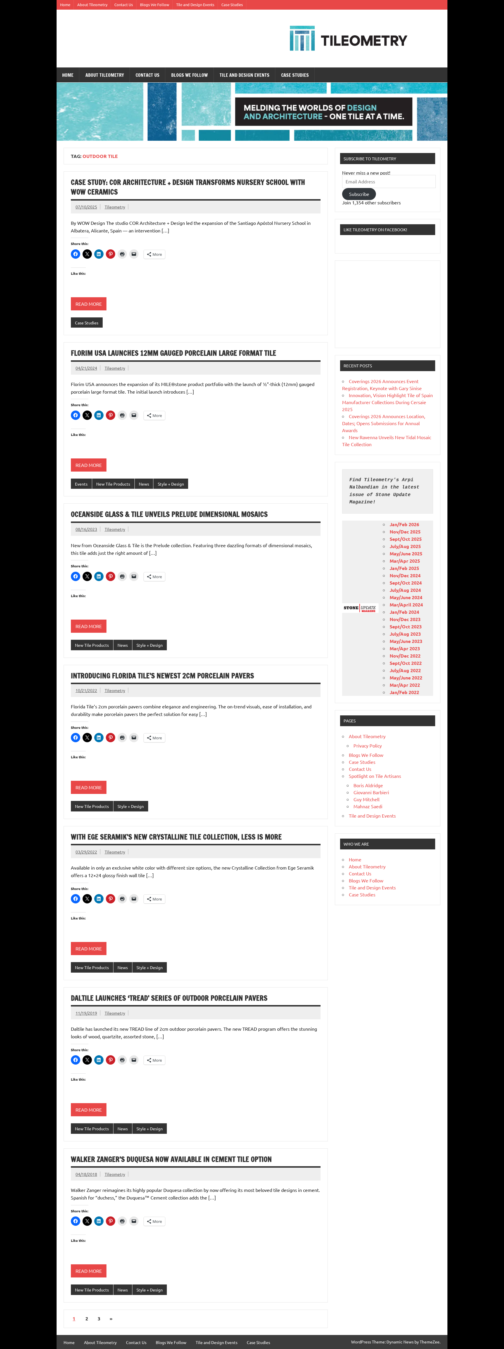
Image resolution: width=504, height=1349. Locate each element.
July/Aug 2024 (405, 590)
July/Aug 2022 (405, 670)
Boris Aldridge (368, 785)
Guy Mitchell (366, 799)
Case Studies (232, 4)
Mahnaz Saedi (368, 806)
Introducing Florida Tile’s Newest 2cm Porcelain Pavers (162, 676)
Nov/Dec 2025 (405, 532)
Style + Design (171, 483)
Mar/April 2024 (406, 605)
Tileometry (115, 206)
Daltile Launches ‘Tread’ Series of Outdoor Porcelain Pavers (169, 998)
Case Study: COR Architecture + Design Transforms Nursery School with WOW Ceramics (188, 187)
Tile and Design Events (195, 4)
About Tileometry (92, 4)
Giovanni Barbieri (371, 792)
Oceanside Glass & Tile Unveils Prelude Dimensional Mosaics (169, 514)
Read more (89, 304)
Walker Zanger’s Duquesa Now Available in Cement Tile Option (171, 1159)
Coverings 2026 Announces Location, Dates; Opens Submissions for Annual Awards (383, 423)
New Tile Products (113, 483)
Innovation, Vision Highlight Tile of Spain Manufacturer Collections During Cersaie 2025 (387, 402)
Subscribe (359, 194)
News (144, 483)
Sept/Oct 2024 (406, 583)
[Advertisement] (387, 304)
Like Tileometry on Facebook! (375, 229)
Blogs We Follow (154, 4)
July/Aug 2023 (405, 634)
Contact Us (123, 4)
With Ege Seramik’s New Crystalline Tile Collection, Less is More (176, 837)
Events (81, 483)
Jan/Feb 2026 (404, 524)
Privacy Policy (368, 745)
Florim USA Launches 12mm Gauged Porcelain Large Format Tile (173, 353)
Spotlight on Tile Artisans (375, 776)
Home (65, 4)
